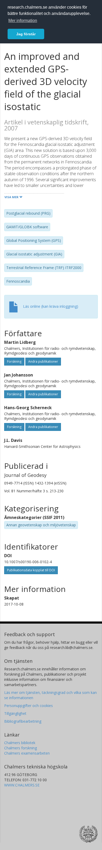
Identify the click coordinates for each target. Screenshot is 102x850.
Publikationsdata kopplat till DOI (31, 570)
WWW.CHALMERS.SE (21, 785)
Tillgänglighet (15, 713)
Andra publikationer (43, 361)
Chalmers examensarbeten (27, 753)
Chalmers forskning (20, 747)
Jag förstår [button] (26, 34)
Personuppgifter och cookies (28, 705)
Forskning (14, 361)
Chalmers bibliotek (19, 742)
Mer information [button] (22, 20)
